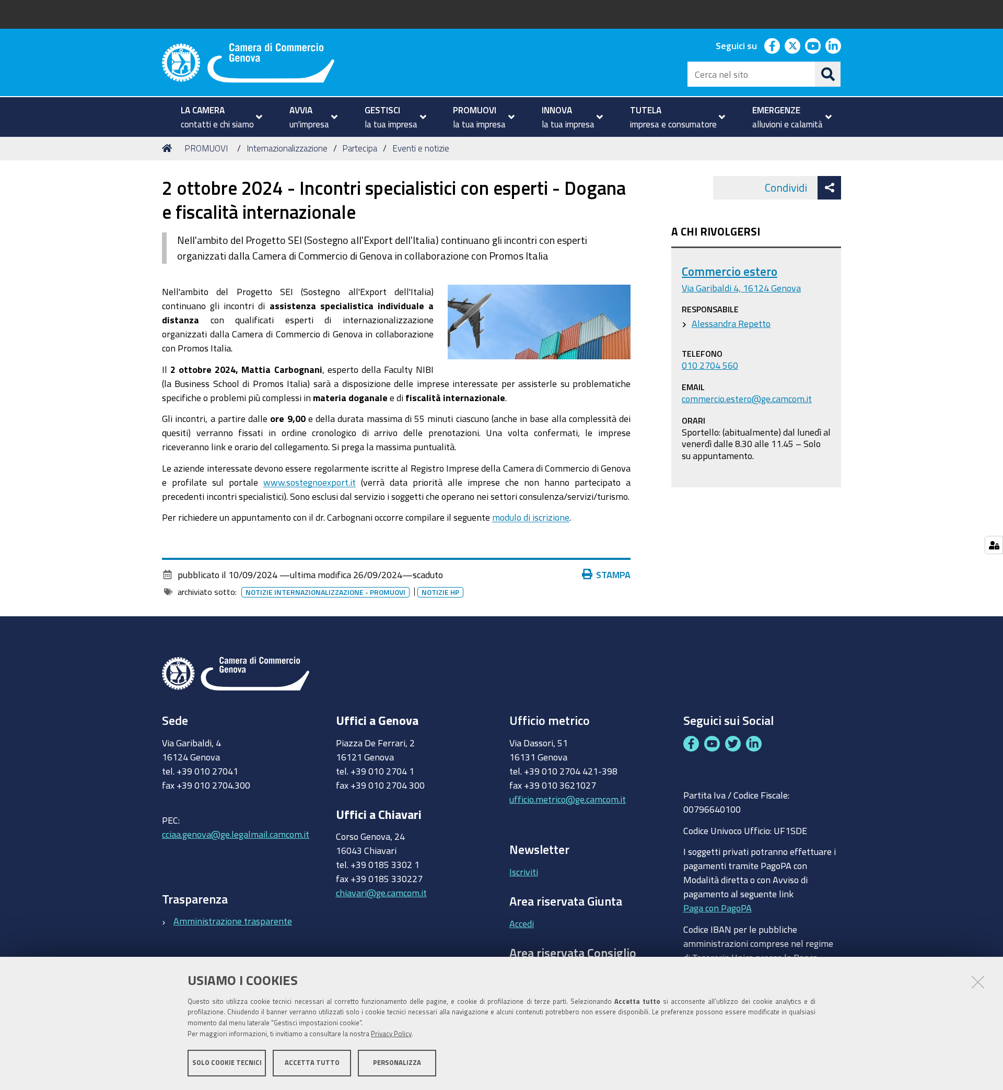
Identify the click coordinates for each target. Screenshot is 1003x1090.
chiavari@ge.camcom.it (381, 892)
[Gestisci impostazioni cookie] (994, 545)
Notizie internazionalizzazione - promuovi (325, 592)
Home (169, 148)
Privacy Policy (391, 1033)
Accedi (521, 923)
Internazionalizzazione (287, 148)
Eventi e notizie (420, 148)
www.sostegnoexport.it (309, 482)
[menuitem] (217, 117)
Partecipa (359, 148)
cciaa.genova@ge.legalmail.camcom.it (235, 834)
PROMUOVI (206, 148)
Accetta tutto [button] (312, 1062)
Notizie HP (440, 592)
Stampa (613, 574)
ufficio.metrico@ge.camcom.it (567, 799)
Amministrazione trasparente (232, 920)
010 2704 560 (710, 365)
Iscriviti (523, 871)
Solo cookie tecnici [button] (227, 1062)
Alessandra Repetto (731, 323)
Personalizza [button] (397, 1062)
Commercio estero (729, 271)
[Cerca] (828, 74)
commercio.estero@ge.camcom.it (747, 398)
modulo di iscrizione (530, 517)
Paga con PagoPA (717, 907)
